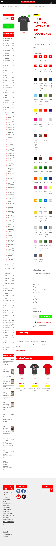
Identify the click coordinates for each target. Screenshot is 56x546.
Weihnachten (8, 349)
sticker (9, 524)
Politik (9, 224)
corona (5, 499)
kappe (4, 507)
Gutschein (7, 100)
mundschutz (6, 511)
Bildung (6, 65)
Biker (9, 134)
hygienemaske (6, 505)
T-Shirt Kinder (8, 265)
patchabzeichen (5, 515)
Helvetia (10, 178)
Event (9, 160)
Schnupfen (7, 325)
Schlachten (10, 114)
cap (4, 497)
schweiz (11, 519)
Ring (6, 312)
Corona (9, 147)
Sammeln (7, 317)
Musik (6, 298)
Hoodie (8, 275)
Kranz (9, 198)
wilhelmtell (6, 536)
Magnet (6, 293)
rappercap (5, 517)
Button (6, 72)
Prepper (6, 310)
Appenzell (10, 127)
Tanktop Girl (9, 271)
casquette (7, 497)
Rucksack (7, 315)
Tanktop (8, 268)
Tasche (6, 335)
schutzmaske (6, 519)
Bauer (9, 132)
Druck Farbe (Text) (38, 155)
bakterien (5, 494)
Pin (5, 305)
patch (11, 513)
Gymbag (7, 102)
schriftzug (9, 517)
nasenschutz (6, 513)
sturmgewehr (5, 526)
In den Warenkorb (45, 316)
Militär (9, 201)
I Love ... (10, 189)
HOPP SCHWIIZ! (10, 184)
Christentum (11, 144)
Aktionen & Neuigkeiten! (8, 26)
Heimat (9, 173)
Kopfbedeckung (8, 290)
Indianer (10, 192)
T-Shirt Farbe (37, 76)
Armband (7, 55)
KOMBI (9, 117)
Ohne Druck (10, 259)
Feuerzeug (7, 82)
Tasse (6, 337)
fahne (11, 501)
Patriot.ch (10, 217)
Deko (6, 75)
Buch (6, 70)
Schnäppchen (8, 48)
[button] (29, 16)
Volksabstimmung (9, 38)
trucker (6, 528)
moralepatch (9, 509)
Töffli (6, 342)
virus (4, 534)
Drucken (35, 40)
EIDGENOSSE (11, 155)
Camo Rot (10, 137)
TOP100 (6, 43)
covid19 (5, 502)
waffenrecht (9, 534)
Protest (9, 226)
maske (4, 509)
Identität (10, 187)
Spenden (7, 330)
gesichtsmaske (7, 503)
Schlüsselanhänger (9, 322)
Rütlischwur (10, 229)
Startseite (7, 6)
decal (8, 501)
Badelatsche (7, 60)
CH (8, 139)
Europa (9, 158)
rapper (12, 515)
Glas (6, 95)
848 (9, 122)
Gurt (6, 97)
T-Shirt (16, 6)
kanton (12, 505)
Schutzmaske (8, 327)
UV (5, 345)
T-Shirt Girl (8, 262)
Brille (6, 68)
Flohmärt (7, 45)
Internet (6, 285)
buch (13, 494)
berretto (9, 494)
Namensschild (8, 300)
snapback (6, 524)
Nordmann (10, 215)
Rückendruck (37, 284)
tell (4, 528)
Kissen (6, 288)
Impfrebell (7, 107)
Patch (6, 303)
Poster (6, 308)
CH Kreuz (10, 142)
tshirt (40, 326)
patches (9, 515)
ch (9, 497)
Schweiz (10, 235)
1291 (9, 124)
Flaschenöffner (8, 87)
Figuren (6, 85)
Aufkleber (7, 53)
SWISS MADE (11, 244)
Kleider (11, 6)
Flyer (6, 90)
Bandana (7, 63)
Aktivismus (7, 50)
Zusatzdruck (9, 283)
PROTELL (7, 40)
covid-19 (9, 499)
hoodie (12, 503)
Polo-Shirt (8, 273)
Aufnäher (7, 58)
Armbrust (10, 129)
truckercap (10, 528)
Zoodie (7, 278)
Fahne (6, 80)
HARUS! (6, 105)
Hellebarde (10, 176)
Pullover (8, 280)
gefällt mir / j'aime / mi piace (10, 169)
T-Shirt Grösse (37, 53)
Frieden (6, 92)
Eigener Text (11, 119)
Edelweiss (7, 77)
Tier (6, 340)
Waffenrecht (7, 347)
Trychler (10, 246)
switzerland (10, 526)
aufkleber (8, 492)
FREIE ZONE (10, 163)
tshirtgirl (9, 531)
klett (6, 507)
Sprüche (20, 6)
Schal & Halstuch (9, 320)
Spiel (6, 332)
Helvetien (10, 181)
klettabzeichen (9, 507)
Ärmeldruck (36, 297)
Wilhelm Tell (11, 253)
